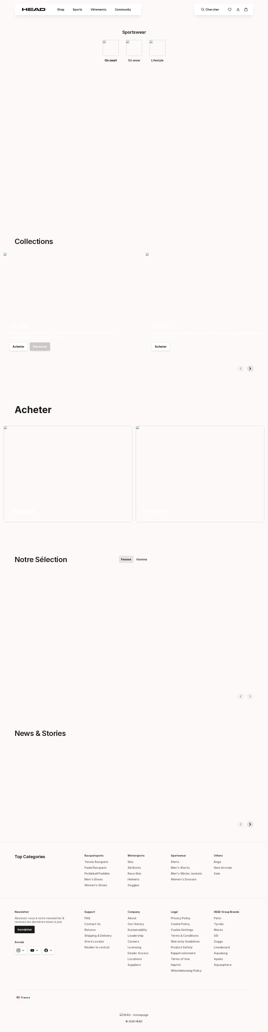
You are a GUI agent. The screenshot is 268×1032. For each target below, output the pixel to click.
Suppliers (134, 965)
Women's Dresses (184, 879)
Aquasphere (222, 965)
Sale (217, 873)
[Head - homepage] (33, 9)
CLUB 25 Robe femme (91, 680)
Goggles (133, 885)
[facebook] (48, 950)
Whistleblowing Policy (186, 970)
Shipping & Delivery (98, 935)
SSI (216, 935)
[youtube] (34, 950)
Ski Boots (134, 867)
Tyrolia (219, 924)
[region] (68, 474)
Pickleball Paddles (97, 873)
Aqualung (221, 953)
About (132, 918)
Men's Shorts (180, 867)
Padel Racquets (95, 867)
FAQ (87, 918)
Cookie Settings (182, 930)
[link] (230, 9)
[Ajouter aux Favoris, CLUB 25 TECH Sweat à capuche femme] (67, 585)
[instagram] (21, 950)
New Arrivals (223, 867)
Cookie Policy (180, 924)
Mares (218, 930)
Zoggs (218, 941)
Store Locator (94, 941)
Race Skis (134, 873)
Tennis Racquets (96, 862)
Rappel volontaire (183, 953)
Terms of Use (180, 959)
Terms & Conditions (185, 935)
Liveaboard (222, 947)
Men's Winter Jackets (186, 873)
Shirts (175, 862)
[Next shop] (250, 368)
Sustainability (137, 930)
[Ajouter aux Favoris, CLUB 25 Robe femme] (140, 585)
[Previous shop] (240, 368)
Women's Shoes (95, 885)
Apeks (218, 959)
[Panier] (246, 9)
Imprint (176, 965)
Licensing (134, 947)
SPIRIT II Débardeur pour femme (171, 680)
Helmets (133, 879)
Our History (136, 924)
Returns (90, 930)
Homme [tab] (141, 559)
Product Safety (182, 947)
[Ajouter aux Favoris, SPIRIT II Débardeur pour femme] (212, 585)
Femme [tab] (126, 559)
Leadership (135, 935)
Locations (135, 959)
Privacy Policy (181, 918)
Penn (217, 918)
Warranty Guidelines (185, 941)
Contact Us (92, 924)
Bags (217, 862)
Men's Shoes (93, 879)
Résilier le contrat (97, 947)
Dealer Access (138, 953)
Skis (130, 862)
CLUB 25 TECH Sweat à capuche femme (33, 680)
